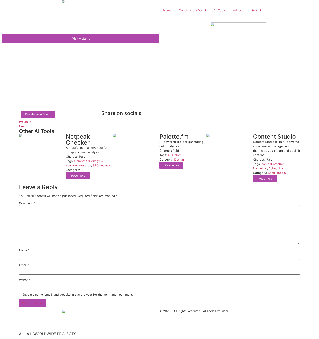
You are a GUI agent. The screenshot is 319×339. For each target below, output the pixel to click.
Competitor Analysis (88, 161)
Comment (27, 203)
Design (179, 159)
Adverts (238, 10)
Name (24, 250)
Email (24, 264)
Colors (176, 155)
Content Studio (274, 136)
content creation (272, 164)
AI (169, 155)
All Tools (220, 10)
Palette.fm (174, 136)
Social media (277, 173)
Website (24, 279)
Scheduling (276, 168)
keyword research (78, 165)
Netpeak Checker (78, 139)
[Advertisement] (130, 83)
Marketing (260, 168)
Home (167, 10)
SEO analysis (102, 165)
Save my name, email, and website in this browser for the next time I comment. (77, 294)
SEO (84, 170)
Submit (256, 10)
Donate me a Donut (192, 10)
